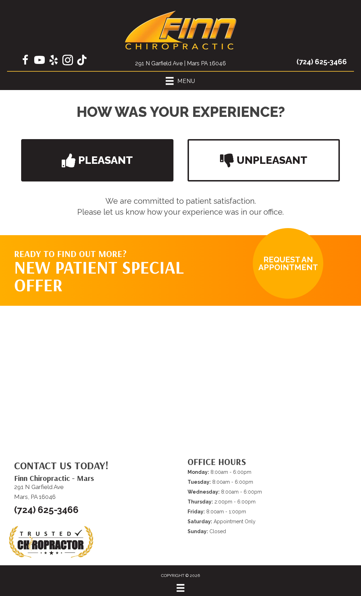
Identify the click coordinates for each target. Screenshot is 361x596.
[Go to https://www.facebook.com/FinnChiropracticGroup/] (25, 61)
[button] (97, 160)
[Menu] (180, 588)
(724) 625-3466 (321, 62)
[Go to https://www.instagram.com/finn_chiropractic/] (67, 61)
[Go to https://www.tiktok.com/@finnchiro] (82, 61)
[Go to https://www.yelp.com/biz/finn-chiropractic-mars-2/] (53, 61)
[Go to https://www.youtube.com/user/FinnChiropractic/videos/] (39, 61)
